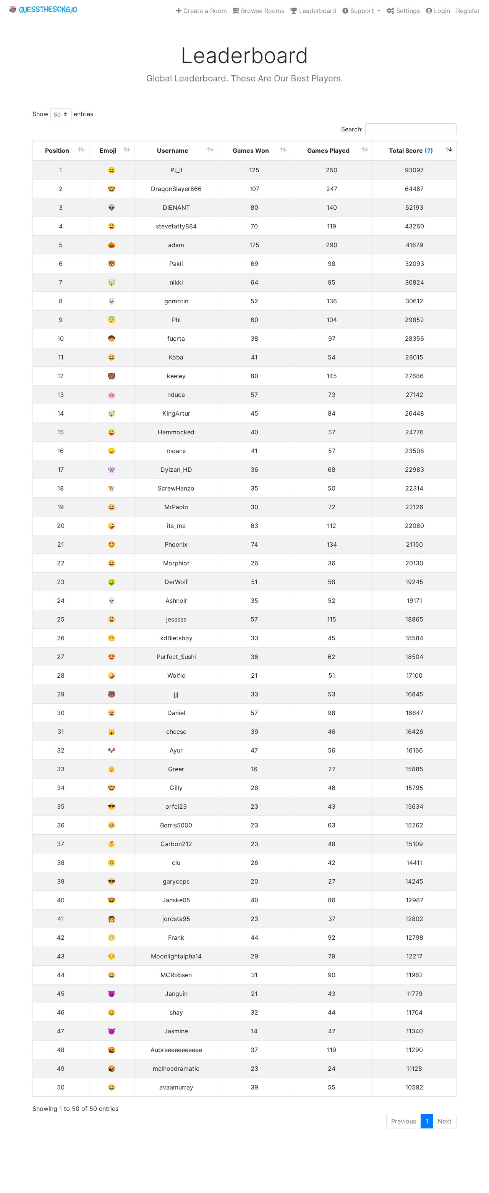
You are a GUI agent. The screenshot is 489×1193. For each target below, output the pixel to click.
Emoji (108, 150)
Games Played (328, 150)
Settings (407, 11)
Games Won (251, 150)
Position (57, 150)
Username (172, 150)
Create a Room (204, 11)
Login (441, 11)
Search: (352, 129)
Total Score (411, 150)
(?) (428, 150)
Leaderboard (316, 11)
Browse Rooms (261, 11)
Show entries (62, 114)
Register (468, 11)
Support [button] (362, 11)
